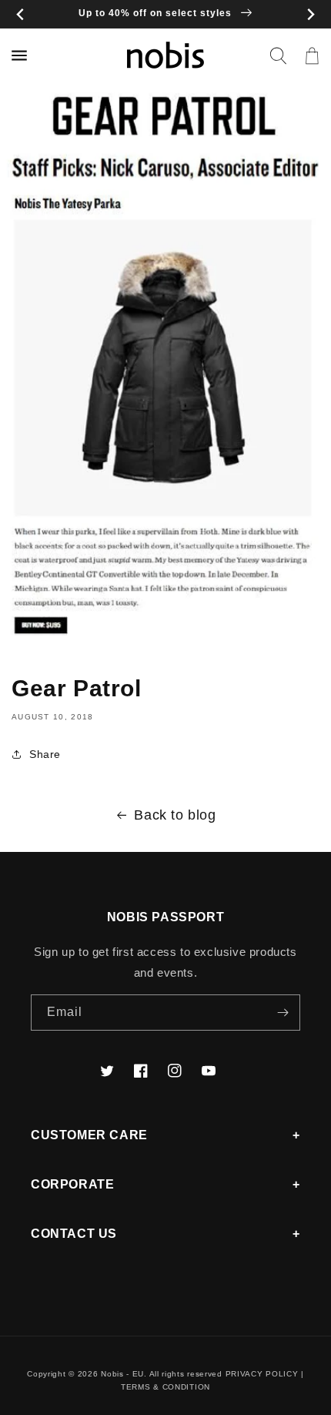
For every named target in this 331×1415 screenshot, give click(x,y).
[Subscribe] (282, 1012)
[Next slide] (310, 14)
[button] (278, 55)
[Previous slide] (20, 14)
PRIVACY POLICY (262, 1374)
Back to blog (175, 815)
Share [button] (45, 754)
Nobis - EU (122, 1374)
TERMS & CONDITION (165, 1387)
